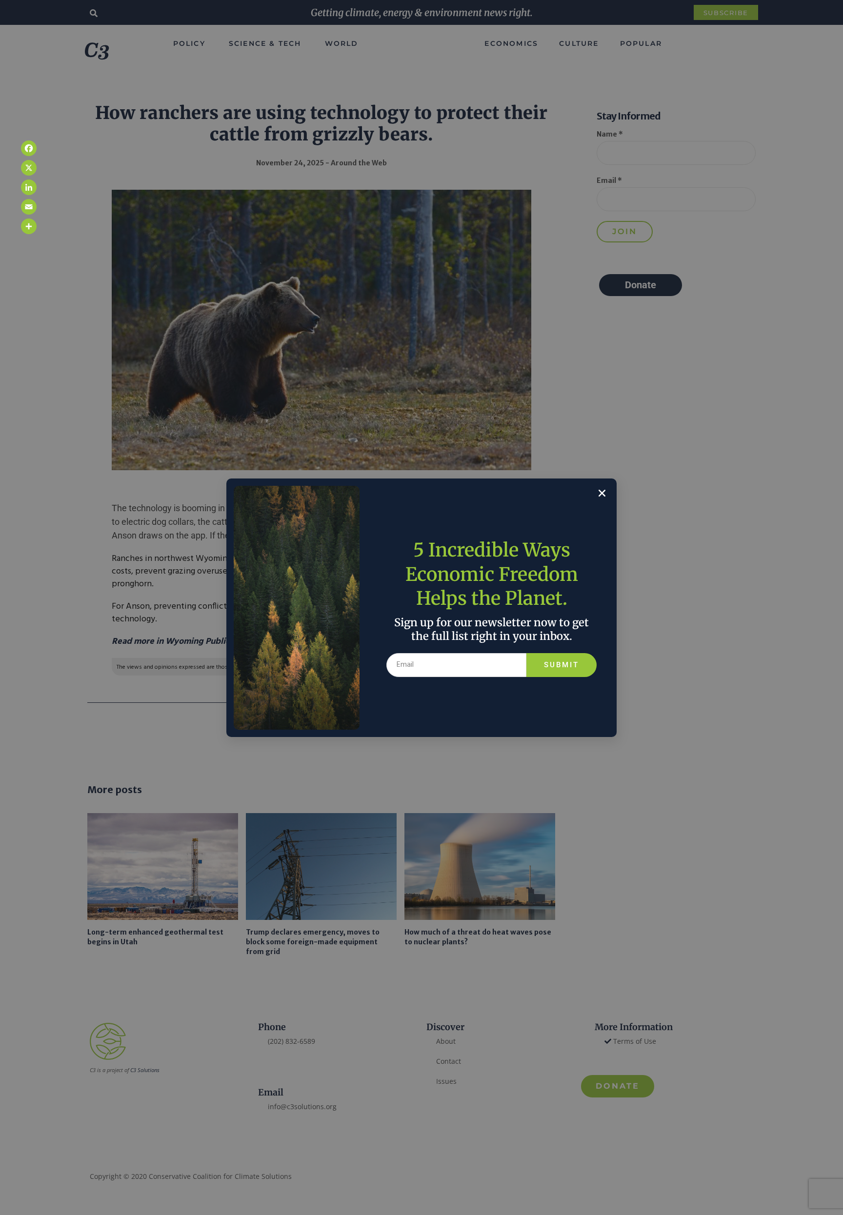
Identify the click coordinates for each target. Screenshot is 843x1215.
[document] (421, 607)
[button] (602, 493)
